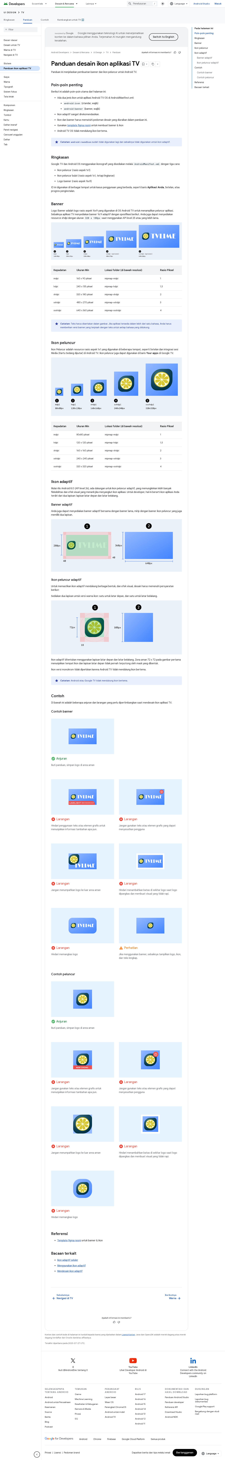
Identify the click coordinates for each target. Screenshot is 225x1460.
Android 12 (140, 1418)
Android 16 (140, 1399)
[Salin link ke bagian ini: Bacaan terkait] (79, 1254)
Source (48, 1412)
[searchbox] (21, 29)
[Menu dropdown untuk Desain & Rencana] (78, 3)
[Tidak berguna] (179, 52)
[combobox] (142, 3)
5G (76, 1418)
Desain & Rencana (64, 3)
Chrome (97, 1439)
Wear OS (109, 1402)
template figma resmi (79, 125)
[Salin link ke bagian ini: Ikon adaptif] (75, 482)
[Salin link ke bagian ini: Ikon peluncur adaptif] (84, 580)
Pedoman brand (72, 1452)
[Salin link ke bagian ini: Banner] (67, 204)
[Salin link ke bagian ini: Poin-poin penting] (85, 85)
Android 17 (140, 1394)
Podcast (49, 1426)
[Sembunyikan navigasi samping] (37, 1454)
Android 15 (140, 1404)
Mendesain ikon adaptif (69, 1271)
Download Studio (173, 1412)
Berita (48, 1417)
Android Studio (201, 3)
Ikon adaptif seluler (67, 1260)
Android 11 (140, 1423)
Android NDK (171, 1417)
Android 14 (140, 1409)
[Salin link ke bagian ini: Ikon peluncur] (78, 343)
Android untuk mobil (115, 1412)
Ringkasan (9, 19)
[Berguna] (175, 52)
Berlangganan (184, 1452)
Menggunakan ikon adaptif (71, 1265)
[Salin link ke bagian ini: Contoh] (67, 696)
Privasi (78, 1413)
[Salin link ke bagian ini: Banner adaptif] (75, 505)
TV (22, 12)
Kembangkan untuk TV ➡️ (70, 19)
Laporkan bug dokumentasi (201, 1400)
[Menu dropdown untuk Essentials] (47, 3)
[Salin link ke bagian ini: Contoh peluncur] (78, 974)
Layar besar (110, 1397)
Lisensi (57, 1452)
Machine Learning (83, 1399)
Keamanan (50, 1407)
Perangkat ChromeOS (115, 1407)
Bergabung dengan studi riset (207, 1412)
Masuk (218, 3)
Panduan (27, 19)
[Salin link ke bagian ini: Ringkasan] (72, 157)
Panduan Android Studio (177, 1397)
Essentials (37, 3)
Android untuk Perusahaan (58, 1402)
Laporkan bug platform (206, 1394)
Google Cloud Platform (133, 1439)
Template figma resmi (69, 1240)
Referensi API (171, 1407)
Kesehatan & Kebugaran (86, 1404)
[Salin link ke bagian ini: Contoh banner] (76, 712)
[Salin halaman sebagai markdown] (153, 64)
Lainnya (90, 3)
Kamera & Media (83, 1409)
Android (49, 1397)
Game (78, 1394)
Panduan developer (174, 1402)
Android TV (110, 1417)
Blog (47, 1421)
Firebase (111, 1439)
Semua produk (158, 1439)
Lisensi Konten (128, 1334)
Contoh (45, 19)
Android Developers (60, 52)
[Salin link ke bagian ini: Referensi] (71, 1234)
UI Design (10, 12)
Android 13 (140, 1413)
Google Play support (204, 1406)
